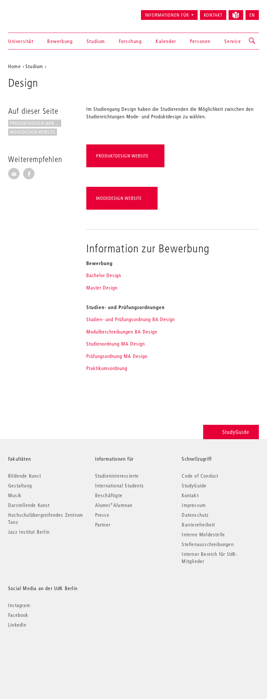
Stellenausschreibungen (207, 544)
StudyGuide (235, 431)
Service (232, 41)
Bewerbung (60, 41)
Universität (21, 41)
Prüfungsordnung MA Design (117, 356)
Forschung (130, 41)
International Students (119, 485)
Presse (102, 515)
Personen (200, 41)
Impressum (194, 505)
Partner (102, 524)
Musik (14, 495)
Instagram (19, 605)
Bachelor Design (103, 275)
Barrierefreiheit (198, 524)
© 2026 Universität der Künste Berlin (42, 652)
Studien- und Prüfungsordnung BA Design (130, 319)
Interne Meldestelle (203, 534)
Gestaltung (20, 485)
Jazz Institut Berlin (28, 531)
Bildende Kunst (24, 475)
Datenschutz (195, 515)
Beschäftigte (108, 495)
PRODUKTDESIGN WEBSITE (35, 123)
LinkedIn (17, 624)
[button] (252, 41)
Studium (96, 41)
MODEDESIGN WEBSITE (32, 132)
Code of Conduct (200, 475)
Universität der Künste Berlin (33, 12)
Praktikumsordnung (106, 368)
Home (14, 66)
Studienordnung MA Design (115, 343)
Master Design (102, 287)
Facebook (18, 615)
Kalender (166, 41)
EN (252, 15)
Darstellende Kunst (29, 505)
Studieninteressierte (117, 475)
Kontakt (213, 15)
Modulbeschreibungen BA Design (121, 331)
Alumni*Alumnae (114, 505)
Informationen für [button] (167, 15)
